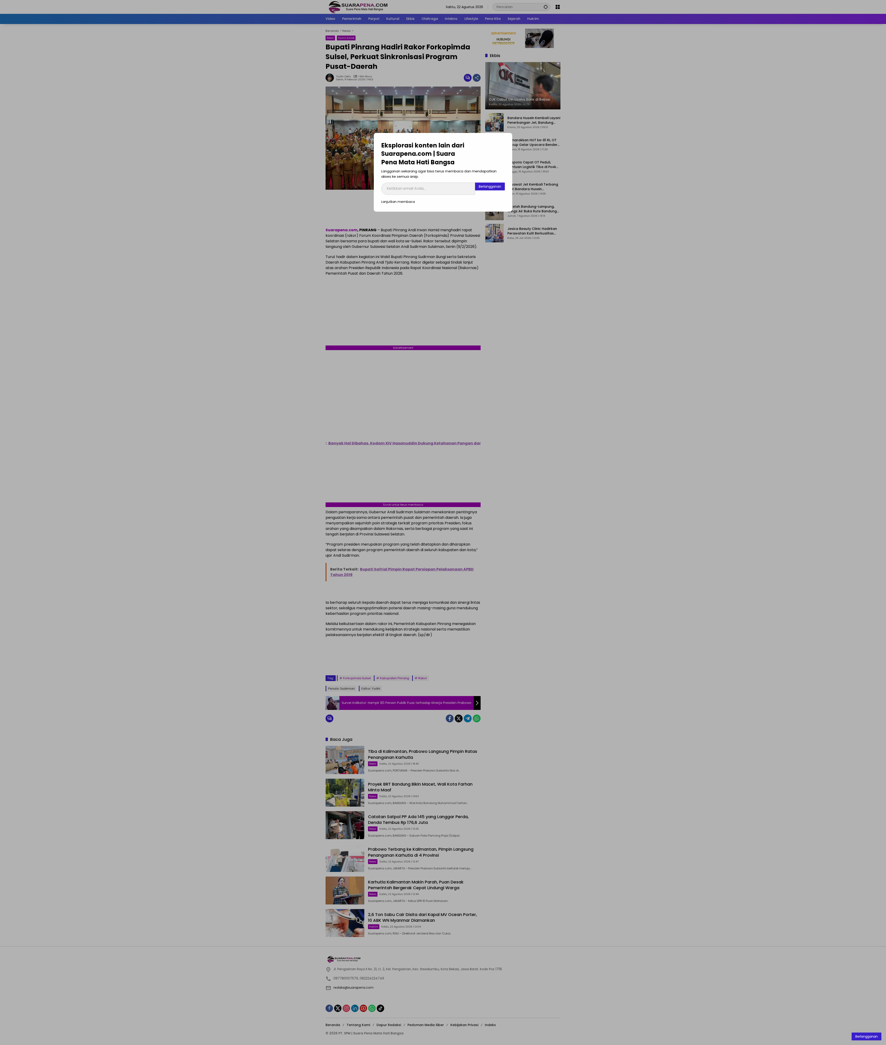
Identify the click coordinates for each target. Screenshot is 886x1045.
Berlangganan (490, 186)
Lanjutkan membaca (398, 201)
